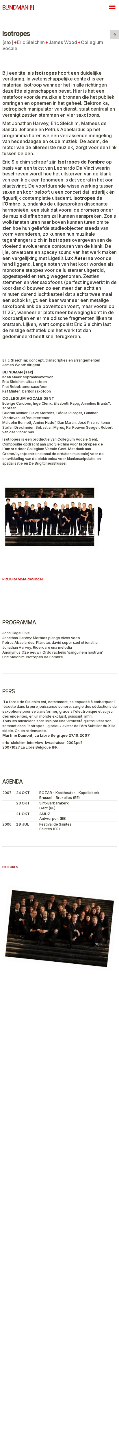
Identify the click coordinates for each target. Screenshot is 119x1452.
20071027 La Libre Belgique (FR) (30, 747)
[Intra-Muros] (114, 34)
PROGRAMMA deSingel (22, 579)
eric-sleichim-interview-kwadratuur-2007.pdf (42, 742)
